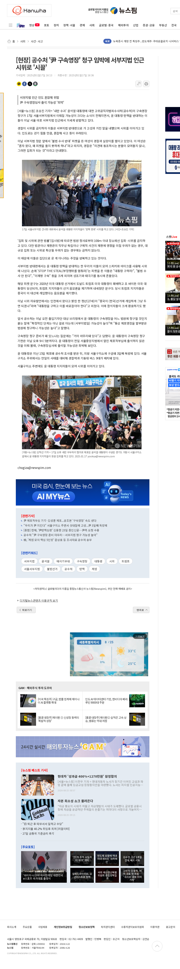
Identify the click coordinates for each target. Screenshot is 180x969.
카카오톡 (19, 84)
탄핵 (82, 569)
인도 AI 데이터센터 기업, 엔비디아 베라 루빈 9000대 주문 (106, 700)
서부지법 (29, 561)
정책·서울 (69, 25)
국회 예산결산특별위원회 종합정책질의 (107, 875)
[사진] (37, 785)
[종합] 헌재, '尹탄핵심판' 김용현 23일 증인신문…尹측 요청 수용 (61, 530)
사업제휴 (42, 927)
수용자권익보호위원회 (132, 927)
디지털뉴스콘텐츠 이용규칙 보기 (39, 600)
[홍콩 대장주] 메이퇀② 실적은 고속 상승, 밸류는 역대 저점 (105, 719)
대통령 (98, 561)
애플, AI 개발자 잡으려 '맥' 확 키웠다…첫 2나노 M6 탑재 (144, 41)
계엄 (94, 569)
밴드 (35, 84)
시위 (112, 561)
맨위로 (140, 610)
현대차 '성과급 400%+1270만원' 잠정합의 (87, 776)
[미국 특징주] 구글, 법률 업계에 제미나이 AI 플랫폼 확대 (58, 700)
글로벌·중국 (106, 25)
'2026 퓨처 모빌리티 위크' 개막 (82, 858)
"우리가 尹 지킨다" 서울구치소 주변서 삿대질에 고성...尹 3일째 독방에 (65, 525)
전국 (174, 25)
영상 (31, 25)
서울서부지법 (32, 569)
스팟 (171, 237)
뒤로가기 (27, 610)
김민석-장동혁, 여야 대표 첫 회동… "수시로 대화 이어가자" (132, 875)
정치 (56, 25)
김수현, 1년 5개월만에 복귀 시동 (132, 858)
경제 (82, 25)
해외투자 (123, 25)
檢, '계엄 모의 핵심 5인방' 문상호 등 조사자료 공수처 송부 (58, 540)
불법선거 (52, 569)
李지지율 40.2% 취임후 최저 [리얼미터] (46, 829)
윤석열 (46, 561)
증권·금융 (149, 25)
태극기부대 (63, 561)
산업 (135, 25)
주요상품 (27, 927)
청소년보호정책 (87, 927)
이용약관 (154, 927)
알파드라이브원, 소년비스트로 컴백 (82, 875)
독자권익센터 (108, 927)
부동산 (163, 25)
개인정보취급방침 (63, 927)
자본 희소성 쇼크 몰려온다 (75, 801)
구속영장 (82, 561)
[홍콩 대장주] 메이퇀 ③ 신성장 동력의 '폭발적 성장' (58, 719)
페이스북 (24, 84)
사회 (92, 25)
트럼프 (126, 561)
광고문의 (170, 927)
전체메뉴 (10, 25)
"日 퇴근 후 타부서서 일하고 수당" (42, 824)
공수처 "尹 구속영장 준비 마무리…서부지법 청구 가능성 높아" (61, 535)
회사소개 (11, 927)
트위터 (30, 84)
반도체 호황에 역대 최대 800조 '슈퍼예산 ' (107, 859)
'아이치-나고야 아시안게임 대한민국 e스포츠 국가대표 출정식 (43, 877)
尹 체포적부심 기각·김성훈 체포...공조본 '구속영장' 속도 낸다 (60, 520)
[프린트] (146, 84)
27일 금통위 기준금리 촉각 (38, 833)
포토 (46, 25)
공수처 (68, 569)
